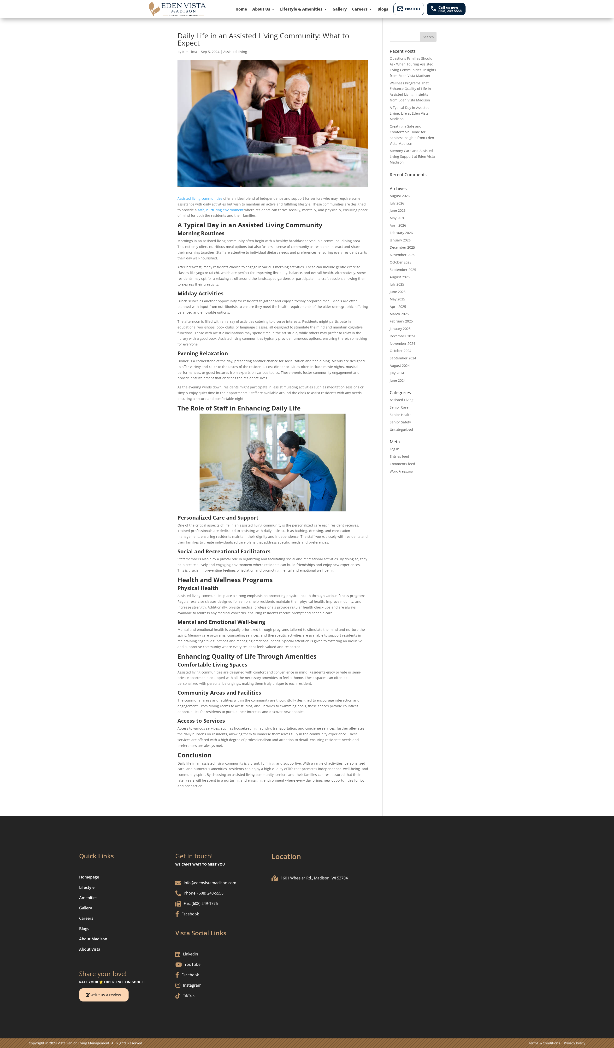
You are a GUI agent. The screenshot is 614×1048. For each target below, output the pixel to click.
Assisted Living (235, 51)
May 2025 (397, 299)
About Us (261, 9)
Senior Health (401, 414)
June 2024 (398, 380)
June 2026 (398, 210)
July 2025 (397, 284)
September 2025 (403, 269)
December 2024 (402, 336)
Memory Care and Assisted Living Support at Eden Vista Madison (412, 156)
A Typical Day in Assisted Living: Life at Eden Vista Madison (410, 113)
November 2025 (402, 254)
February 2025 (401, 321)
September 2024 (403, 358)
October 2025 (400, 262)
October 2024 (400, 350)
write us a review (106, 994)
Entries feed (399, 456)
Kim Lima (189, 51)
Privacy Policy (574, 1043)
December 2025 (402, 247)
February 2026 (401, 232)
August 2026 (400, 195)
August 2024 (400, 365)
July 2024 (397, 373)
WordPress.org (401, 471)
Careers (359, 9)
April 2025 (398, 306)
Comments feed (402, 464)
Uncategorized (401, 429)
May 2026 (397, 218)
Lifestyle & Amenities (301, 9)
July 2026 (397, 203)
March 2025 (399, 314)
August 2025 (400, 277)
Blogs (383, 9)
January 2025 (400, 328)
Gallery (339, 9)
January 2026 (400, 240)
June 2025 (398, 291)
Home (241, 9)
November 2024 (402, 343)
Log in (394, 449)
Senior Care (399, 407)
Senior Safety (400, 422)
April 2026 (398, 225)
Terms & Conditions (544, 1043)
